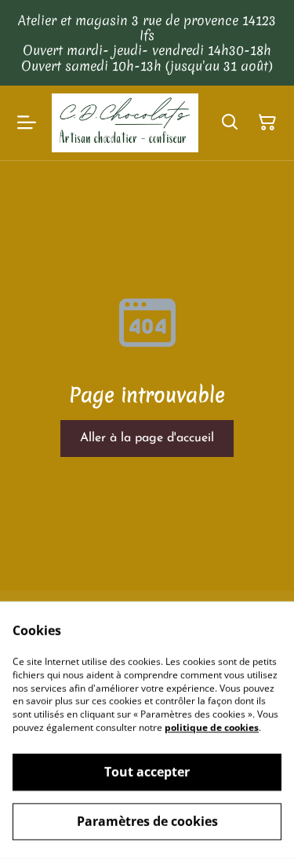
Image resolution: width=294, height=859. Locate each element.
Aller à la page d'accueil (147, 438)
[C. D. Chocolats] (125, 122)
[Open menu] (26, 122)
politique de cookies (212, 727)
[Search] (230, 122)
